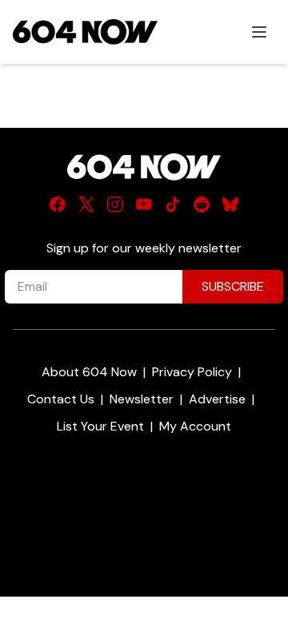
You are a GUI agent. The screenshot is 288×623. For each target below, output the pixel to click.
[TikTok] (173, 204)
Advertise (217, 399)
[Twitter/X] (86, 204)
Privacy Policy (192, 371)
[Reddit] (202, 204)
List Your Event (100, 426)
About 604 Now (89, 371)
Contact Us (60, 399)
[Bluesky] (230, 204)
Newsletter (142, 399)
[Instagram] (115, 204)
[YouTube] (144, 204)
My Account (195, 426)
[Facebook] (58, 204)
